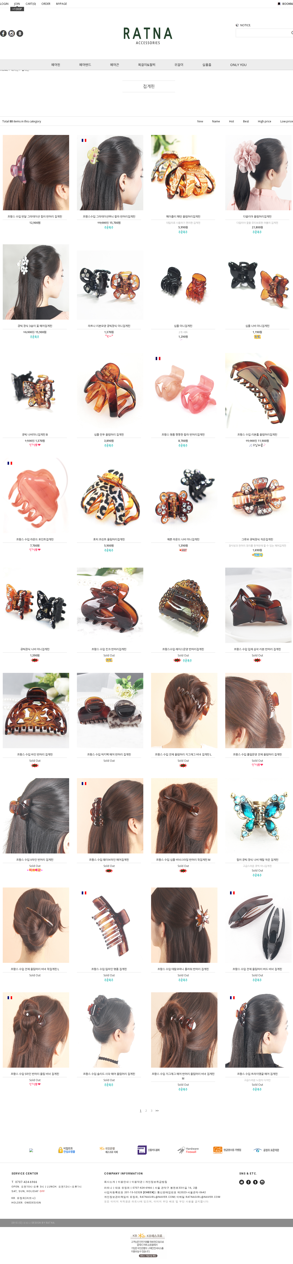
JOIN (17, 4)
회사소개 (109, 1181)
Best (246, 121)
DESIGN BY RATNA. (44, 1223)
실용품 (206, 65)
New (200, 121)
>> (157, 1111)
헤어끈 (114, 65)
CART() (31, 4)
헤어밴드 (85, 65)
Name (216, 121)
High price (264, 121)
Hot (231, 121)
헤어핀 (55, 65)
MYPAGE (61, 4)
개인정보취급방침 (156, 1181)
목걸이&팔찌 (146, 65)
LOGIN (4, 4)
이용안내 (123, 1181)
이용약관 (137, 1181)
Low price (286, 121)
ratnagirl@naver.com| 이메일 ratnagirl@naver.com (180, 1197)
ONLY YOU (238, 65)
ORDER (45, 4)
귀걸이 (178, 65)
